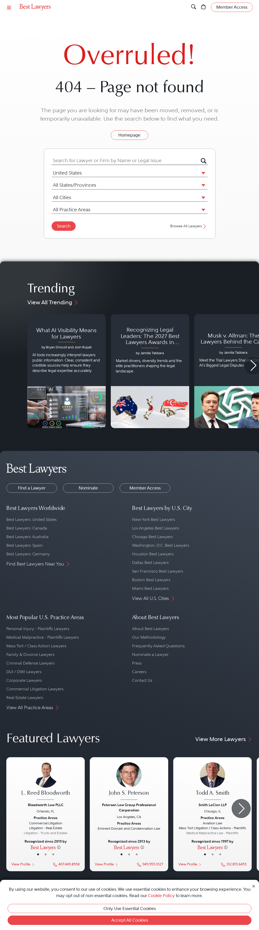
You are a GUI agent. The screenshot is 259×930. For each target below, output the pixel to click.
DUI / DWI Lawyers (23, 671)
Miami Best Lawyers (150, 588)
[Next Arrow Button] (241, 808)
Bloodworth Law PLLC (45, 805)
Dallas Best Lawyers (150, 562)
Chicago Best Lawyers (152, 536)
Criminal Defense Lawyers (30, 663)
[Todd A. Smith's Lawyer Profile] (212, 781)
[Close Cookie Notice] (253, 885)
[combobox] (126, 160)
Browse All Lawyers (186, 226)
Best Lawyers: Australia (27, 536)
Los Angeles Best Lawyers (155, 528)
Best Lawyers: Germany (28, 554)
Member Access (145, 487)
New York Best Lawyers (153, 519)
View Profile (20, 864)
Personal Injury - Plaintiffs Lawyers (37, 628)
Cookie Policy (161, 895)
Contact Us (142, 680)
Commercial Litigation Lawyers (34, 689)
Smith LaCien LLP (213, 805)
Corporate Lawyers (24, 680)
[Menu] (9, 7)
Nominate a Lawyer (150, 654)
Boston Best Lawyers (151, 579)
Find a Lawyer (32, 487)
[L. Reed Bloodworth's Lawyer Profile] (45, 781)
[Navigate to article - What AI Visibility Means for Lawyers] (66, 371)
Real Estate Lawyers (24, 697)
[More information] (58, 847)
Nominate (88, 487)
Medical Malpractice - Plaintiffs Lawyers (42, 637)
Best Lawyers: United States (31, 519)
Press (137, 663)
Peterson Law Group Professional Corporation (129, 807)
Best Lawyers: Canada (26, 528)
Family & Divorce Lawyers (30, 654)
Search (63, 226)
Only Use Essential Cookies (129, 908)
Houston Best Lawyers (153, 554)
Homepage (129, 135)
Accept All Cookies (129, 920)
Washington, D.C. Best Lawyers (160, 545)
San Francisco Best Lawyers (157, 571)
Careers (139, 671)
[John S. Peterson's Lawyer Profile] (129, 781)
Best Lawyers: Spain (24, 545)
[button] (202, 173)
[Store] (203, 7)
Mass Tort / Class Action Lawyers (36, 645)
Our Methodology (149, 637)
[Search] (193, 7)
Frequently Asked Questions (158, 645)
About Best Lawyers (150, 628)
